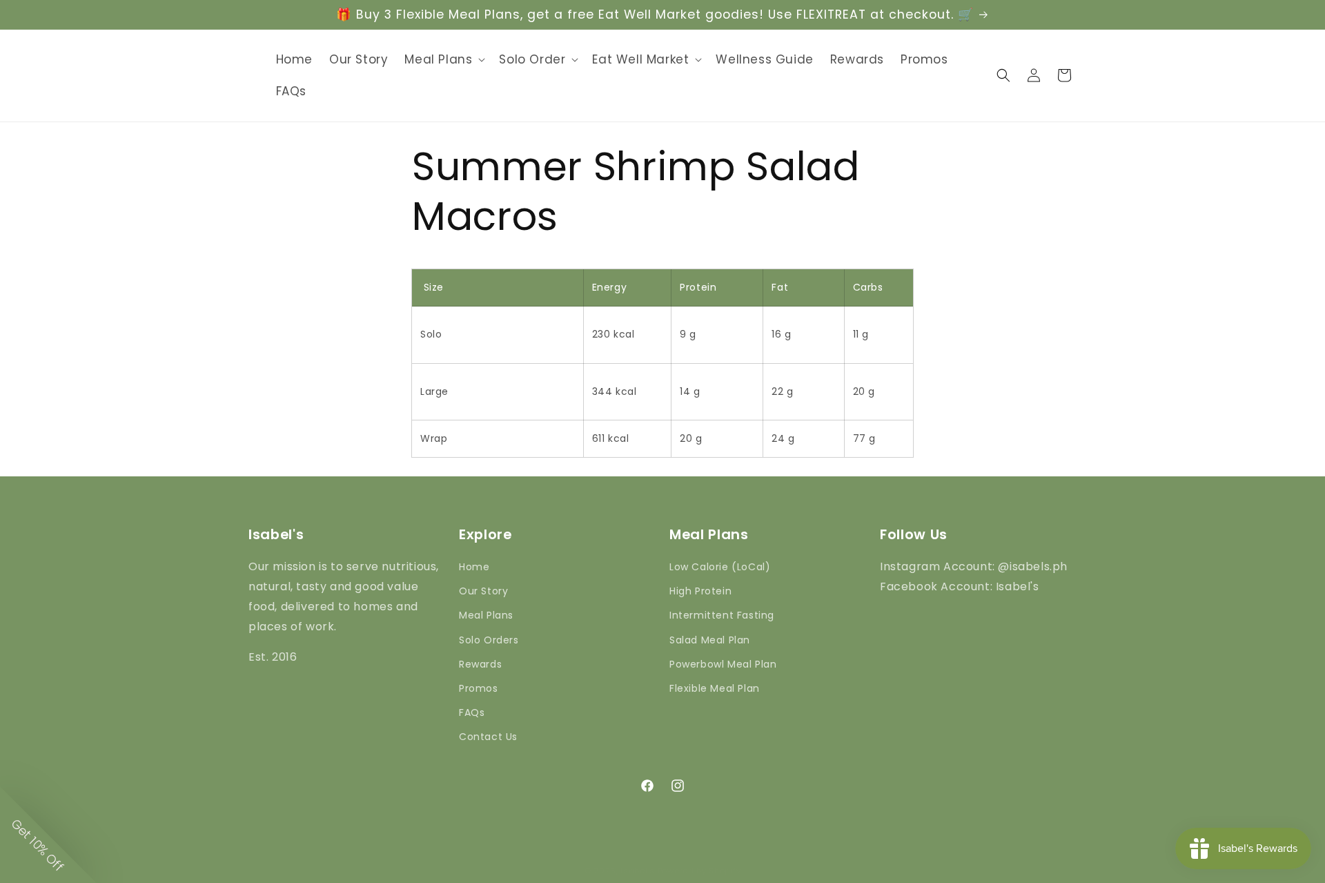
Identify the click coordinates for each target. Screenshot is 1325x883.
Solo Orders (489, 640)
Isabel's (637, 870)
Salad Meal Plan (709, 640)
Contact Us (488, 737)
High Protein (700, 591)
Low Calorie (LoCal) (719, 567)
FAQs (471, 712)
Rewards (480, 664)
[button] (443, 59)
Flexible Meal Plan (714, 688)
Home (474, 567)
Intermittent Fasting (721, 615)
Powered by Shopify (699, 870)
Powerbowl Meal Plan (722, 664)
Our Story (483, 591)
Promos (478, 688)
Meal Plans (486, 615)
